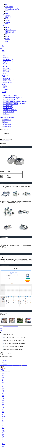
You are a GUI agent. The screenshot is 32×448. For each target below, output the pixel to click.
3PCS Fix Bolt (5, 85)
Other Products (4, 92)
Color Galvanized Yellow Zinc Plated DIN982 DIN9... (11, 338)
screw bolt (1, 365)
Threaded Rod (7, 27)
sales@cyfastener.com (3, 355)
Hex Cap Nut (6, 23)
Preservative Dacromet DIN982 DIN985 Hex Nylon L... (12, 350)
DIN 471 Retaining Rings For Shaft (9, 31)
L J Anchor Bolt (5, 88)
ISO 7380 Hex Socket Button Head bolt (8, 61)
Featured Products (2, 364)
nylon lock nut (2, 329)
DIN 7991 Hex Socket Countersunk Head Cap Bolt (11, 8)
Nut (3, 14)
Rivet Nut (6, 19)
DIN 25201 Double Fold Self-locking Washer (10, 30)
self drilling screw (14, 365)
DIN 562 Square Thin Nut (8, 20)
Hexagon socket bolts (4, 91)
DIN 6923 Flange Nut (7, 16)
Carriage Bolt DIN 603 (6, 114)
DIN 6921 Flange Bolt (6, 57)
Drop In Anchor (7, 36)
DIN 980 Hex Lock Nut (8, 17)
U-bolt (6, 12)
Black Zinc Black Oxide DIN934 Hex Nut (8, 100)
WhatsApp (3, 370)
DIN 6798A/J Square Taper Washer (7, 82)
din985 (1, 328)
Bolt (3, 3)
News (2, 43)
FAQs (2, 45)
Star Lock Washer (7, 34)
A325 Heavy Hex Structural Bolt (9, 7)
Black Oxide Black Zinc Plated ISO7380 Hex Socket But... (10, 102)
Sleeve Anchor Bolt (7, 40)
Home (2, 2)
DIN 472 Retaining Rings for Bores (9, 32)
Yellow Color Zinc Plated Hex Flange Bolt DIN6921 (10, 96)
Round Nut (6, 18)
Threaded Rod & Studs (5, 75)
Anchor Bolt (3, 84)
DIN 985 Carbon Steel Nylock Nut (7, 108)
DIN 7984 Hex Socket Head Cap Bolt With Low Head (12, 9)
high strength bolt (19, 365)
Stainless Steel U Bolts (24, 365)
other (4, 42)
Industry (4, 44)
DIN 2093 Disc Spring (8, 29)
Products (3, 50)
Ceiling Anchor (7, 38)
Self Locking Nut (10, 365)
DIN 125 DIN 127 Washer (8, 28)
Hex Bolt (6, 4)
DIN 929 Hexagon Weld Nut (7, 69)
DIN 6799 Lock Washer (8, 33)
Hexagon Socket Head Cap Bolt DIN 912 (8, 112)
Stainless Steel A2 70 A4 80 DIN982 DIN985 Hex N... (11, 341)
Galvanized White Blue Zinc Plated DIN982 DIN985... (12, 344)
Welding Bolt (6, 13)
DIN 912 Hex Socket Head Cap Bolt (9, 6)
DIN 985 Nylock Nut (7, 15)
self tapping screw (5, 365)
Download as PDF (7, 140)
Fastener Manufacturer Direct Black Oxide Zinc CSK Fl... (10, 104)
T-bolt (4, 62)
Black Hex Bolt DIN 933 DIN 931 (7, 106)
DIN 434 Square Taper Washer (7, 80)
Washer (3, 77)
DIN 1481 (6, 11)
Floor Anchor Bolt (7, 39)
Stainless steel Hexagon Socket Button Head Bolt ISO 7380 (10, 326)
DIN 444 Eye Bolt (7, 10)
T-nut (5, 24)
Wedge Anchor (7, 35)
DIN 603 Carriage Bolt (6, 56)
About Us (3, 46)
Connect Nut (5, 66)
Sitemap (6, 364)
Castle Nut (4, 65)
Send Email (1, 369)
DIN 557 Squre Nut (7, 22)
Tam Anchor (6, 41)
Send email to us (2, 140)
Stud (5, 26)
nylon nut (1, 330)
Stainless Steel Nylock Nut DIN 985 (9, 335)
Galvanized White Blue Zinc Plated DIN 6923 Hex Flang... (10, 98)
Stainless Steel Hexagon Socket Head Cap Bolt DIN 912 (10, 110)
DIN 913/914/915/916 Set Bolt (7, 60)
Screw (4, 25)
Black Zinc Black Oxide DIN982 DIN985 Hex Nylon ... (12, 347)
